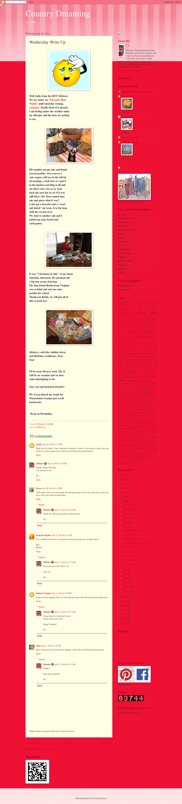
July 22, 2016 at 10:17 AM (65, 611)
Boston (154, 327)
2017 (123, 496)
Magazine (127, 389)
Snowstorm (136, 418)
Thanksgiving (124, 434)
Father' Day (152, 354)
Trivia (153, 442)
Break (122, 329)
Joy (143, 384)
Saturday (132, 412)
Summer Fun (151, 423)
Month (141, 396)
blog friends (122, 327)
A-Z (142, 302)
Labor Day (150, 386)
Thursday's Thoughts (146, 440)
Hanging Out (137, 371)
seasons (151, 412)
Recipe (140, 409)
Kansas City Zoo (123, 386)
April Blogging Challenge (137, 310)
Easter (131, 351)
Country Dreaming (58, 13)
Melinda (39, 463)
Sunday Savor (124, 428)
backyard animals (127, 319)
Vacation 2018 (151, 445)
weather (121, 454)
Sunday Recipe (145, 425)
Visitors (120, 451)
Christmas (143, 336)
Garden (136, 365)
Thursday (145, 437)
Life (119, 389)
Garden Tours (124, 367)
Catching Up (40, 427)
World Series (133, 462)
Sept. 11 (121, 415)
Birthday (150, 321)
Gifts (137, 368)
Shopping (140, 415)
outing (134, 403)
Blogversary (134, 326)
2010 (123, 618)
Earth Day (121, 351)
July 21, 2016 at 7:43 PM (51, 645)
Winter (138, 456)
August (127, 522)
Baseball (151, 318)
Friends (121, 362)
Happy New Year (140, 373)
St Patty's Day (151, 420)
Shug (38, 645)
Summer (139, 423)
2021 (123, 479)
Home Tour (152, 381)
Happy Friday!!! (129, 551)
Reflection (152, 409)
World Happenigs (139, 459)
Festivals (136, 356)
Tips (119, 443)
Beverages (139, 321)
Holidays (128, 380)
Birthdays (141, 323)
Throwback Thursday (126, 437)
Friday (149, 359)
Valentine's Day (143, 448)
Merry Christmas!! (130, 534)
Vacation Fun (126, 448)
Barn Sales (140, 318)
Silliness (151, 415)
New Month (146, 398)
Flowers (145, 356)
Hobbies (134, 377)
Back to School (151, 316)
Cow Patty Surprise (129, 137)
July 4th (151, 383)
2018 (123, 492)
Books (145, 326)
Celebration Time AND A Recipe (136, 543)
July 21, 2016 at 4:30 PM (61, 593)
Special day (124, 420)
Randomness (129, 409)
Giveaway (148, 367)
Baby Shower (138, 316)
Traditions (134, 443)
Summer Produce (128, 426)
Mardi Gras (137, 389)
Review (123, 412)
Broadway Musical (134, 329)
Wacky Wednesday (133, 451)
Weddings (135, 454)
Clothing (132, 345)
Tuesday (126, 445)
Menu (123, 393)
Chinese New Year (127, 337)
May (126, 573)
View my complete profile (128, 70)
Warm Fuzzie (148, 451)
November (139, 401)
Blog (152, 324)
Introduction (134, 384)
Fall (154, 350)
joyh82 (39, 444)
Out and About (151, 401)
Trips (144, 442)
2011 (123, 614)
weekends (122, 456)
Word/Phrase (122, 460)
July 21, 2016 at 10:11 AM (65, 562)
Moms (133, 396)
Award (128, 316)
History (124, 377)
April (126, 578)
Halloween (122, 370)
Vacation (138, 445)
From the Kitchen (43, 535)
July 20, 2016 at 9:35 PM (52, 488)
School (141, 412)
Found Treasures (138, 359)
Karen (39, 488)
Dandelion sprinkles (129, 142)
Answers (139, 309)
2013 (123, 605)
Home (69, 743)
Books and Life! (127, 96)
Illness (123, 383)
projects (143, 406)
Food (154, 356)
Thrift (151, 434)
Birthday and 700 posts (126, 324)
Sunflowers (140, 429)
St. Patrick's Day (127, 423)
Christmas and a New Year (143, 340)
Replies (42, 504)
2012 (123, 610)
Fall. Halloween (128, 354)
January (127, 591)
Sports (133, 420)
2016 (123, 501)
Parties (144, 404)
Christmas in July (124, 342)
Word (150, 457)
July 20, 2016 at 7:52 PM (57, 463)
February (127, 587)
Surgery (131, 432)
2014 (123, 601)
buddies (146, 329)
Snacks (120, 418)
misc (130, 393)
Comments (141, 345)
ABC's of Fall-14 (130, 305)
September (128, 518)
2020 (120, 302)
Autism (120, 316)
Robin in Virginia (43, 593)
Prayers (135, 407)
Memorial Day (150, 389)
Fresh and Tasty (129, 564)
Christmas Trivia (139, 343)
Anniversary (123, 309)
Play (152, 404)
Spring (141, 420)
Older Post (106, 743)
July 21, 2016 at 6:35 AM (62, 535)
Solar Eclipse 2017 (150, 418)
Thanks (151, 432)
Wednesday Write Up (131, 538)
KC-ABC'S (137, 386)
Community (152, 345)
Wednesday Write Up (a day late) (136, 530)
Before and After (124, 321)
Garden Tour (148, 365)
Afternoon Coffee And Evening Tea (135, 91)
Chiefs (154, 333)
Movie (148, 396)
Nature (126, 398)
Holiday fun (148, 376)
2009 (123, 623)
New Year (128, 401)
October (127, 513)
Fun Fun (142, 362)
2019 (123, 488)
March (126, 582)
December (135, 348)
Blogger (103, 798)
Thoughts (141, 434)
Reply (38, 455)
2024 (123, 475)
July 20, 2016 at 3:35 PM (52, 444)
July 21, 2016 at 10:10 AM (65, 509)
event (147, 351)
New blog (135, 398)
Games (151, 362)
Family (141, 353)
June (126, 569)
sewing (130, 415)
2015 (123, 596)
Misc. (139, 392)
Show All (153, 161)
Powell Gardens (123, 406)
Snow (128, 418)
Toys (126, 443)
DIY (152, 348)
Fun (131, 362)
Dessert (144, 348)
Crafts (124, 348)
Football (126, 359)
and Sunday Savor (147, 305)
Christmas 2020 (123, 340)
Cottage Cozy (126, 116)
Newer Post (32, 743)
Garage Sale (123, 365)
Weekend (148, 454)
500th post (132, 303)
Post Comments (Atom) (45, 749)
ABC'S (153, 302)
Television (140, 432)
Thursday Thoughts (126, 440)
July (125, 526)
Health (153, 373)
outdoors (124, 403)
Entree (139, 351)
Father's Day (125, 357)
